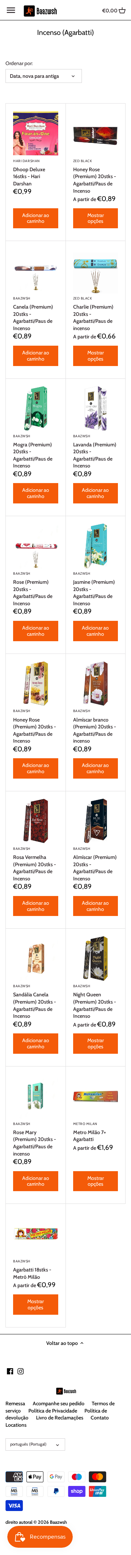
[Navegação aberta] (10, 10)
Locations (16, 1425)
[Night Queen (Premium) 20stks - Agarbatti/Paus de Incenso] (95, 958)
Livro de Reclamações (59, 1417)
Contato (100, 1417)
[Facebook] (10, 1371)
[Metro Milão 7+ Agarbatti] (95, 1096)
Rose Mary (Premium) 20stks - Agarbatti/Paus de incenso (34, 1139)
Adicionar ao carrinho (35, 218)
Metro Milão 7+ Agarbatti (89, 1132)
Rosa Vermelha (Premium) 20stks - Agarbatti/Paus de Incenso (34, 864)
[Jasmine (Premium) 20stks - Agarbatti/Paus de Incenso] (95, 545)
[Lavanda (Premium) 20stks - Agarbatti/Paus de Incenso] (95, 408)
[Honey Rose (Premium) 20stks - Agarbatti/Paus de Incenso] (95, 133)
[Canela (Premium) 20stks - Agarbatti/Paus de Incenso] (35, 270)
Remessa (15, 1403)
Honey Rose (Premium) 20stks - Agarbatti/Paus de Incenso (94, 176)
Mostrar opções (95, 218)
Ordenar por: (19, 63)
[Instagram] (20, 1371)
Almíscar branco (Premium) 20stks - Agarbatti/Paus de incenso (94, 726)
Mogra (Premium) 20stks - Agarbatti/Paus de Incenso (32, 451)
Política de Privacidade (52, 1410)
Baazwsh (58, 1522)
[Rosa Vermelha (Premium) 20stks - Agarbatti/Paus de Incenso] (35, 821)
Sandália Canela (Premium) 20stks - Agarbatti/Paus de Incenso (34, 1001)
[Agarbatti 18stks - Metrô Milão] (35, 1233)
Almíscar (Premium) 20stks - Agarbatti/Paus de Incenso (95, 864)
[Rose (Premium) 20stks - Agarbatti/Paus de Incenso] (35, 545)
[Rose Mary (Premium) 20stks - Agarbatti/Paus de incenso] (35, 1096)
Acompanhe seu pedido (58, 1403)
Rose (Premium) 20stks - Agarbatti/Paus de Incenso (32, 589)
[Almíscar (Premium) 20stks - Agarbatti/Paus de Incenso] (95, 821)
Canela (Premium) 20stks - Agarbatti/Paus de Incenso (33, 314)
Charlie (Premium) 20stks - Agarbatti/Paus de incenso (93, 314)
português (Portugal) (28, 1444)
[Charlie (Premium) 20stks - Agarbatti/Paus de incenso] (95, 270)
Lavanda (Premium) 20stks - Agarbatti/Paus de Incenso (94, 451)
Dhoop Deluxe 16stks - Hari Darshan (29, 173)
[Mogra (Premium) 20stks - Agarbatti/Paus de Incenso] (35, 408)
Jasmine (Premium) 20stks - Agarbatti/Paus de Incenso (94, 589)
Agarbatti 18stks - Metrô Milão (32, 1269)
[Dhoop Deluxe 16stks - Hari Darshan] (35, 133)
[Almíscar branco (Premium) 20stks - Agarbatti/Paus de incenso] (95, 683)
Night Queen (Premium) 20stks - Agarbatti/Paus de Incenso (94, 1001)
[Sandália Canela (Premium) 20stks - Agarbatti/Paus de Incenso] (35, 958)
